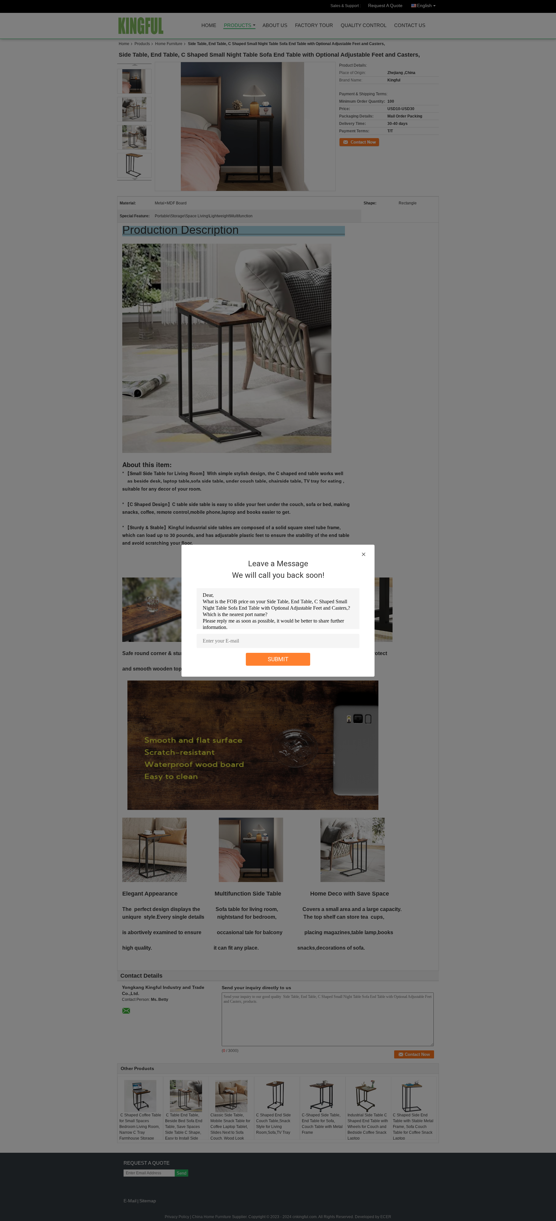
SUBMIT (278, 659)
